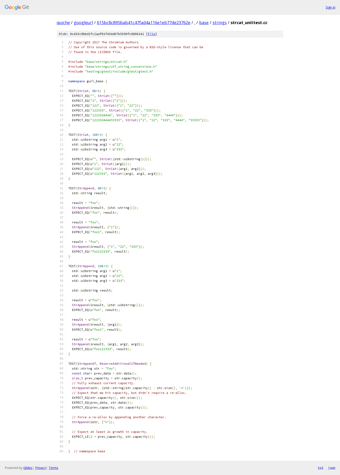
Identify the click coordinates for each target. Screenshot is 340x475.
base (204, 22)
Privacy (40, 468)
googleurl (83, 22)
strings (220, 22)
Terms (53, 468)
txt (320, 468)
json (331, 468)
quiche (63, 22)
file (151, 34)
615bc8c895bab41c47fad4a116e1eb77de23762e (143, 22)
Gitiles (27, 468)
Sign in (330, 7)
